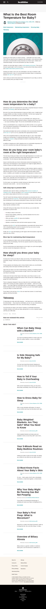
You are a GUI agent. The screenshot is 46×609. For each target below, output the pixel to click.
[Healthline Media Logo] (23, 589)
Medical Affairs (24, 562)
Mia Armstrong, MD (33, 430)
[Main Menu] (4, 2)
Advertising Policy (15, 571)
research (12, 138)
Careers (20, 591)
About (16, 591)
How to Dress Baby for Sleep (29, 399)
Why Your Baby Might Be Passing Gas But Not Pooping (28, 492)
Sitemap (22, 560)
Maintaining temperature (22, 27)
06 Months (14, 313)
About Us (14, 560)
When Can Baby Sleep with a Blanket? (29, 329)
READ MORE (20, 342)
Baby (10, 313)
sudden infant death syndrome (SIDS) (14, 68)
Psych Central (23, 599)
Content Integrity (24, 565)
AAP (14, 225)
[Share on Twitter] (41, 319)
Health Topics (14, 574)
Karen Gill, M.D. (33, 382)
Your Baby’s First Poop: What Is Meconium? (26, 515)
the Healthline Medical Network (32, 497)
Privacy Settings (15, 568)
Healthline (23, 595)
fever (18, 291)
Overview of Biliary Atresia (27, 538)
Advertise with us (28, 591)
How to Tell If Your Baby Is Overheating (28, 377)
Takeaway (6, 29)
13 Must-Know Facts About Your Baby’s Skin (30, 469)
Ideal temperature (8, 27)
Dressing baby (35, 27)
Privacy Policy (15, 565)
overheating (11, 109)
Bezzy (23, 600)
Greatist (23, 598)
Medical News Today (23, 596)
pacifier (16, 218)
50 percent (15, 198)
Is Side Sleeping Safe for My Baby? (28, 356)
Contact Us (14, 562)
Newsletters (23, 568)
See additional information (29, 581)
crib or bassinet (25, 192)
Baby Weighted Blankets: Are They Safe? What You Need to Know (28, 423)
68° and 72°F (11, 74)
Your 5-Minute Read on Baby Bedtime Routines (30, 447)
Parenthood (5, 313)
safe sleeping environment (29, 65)
